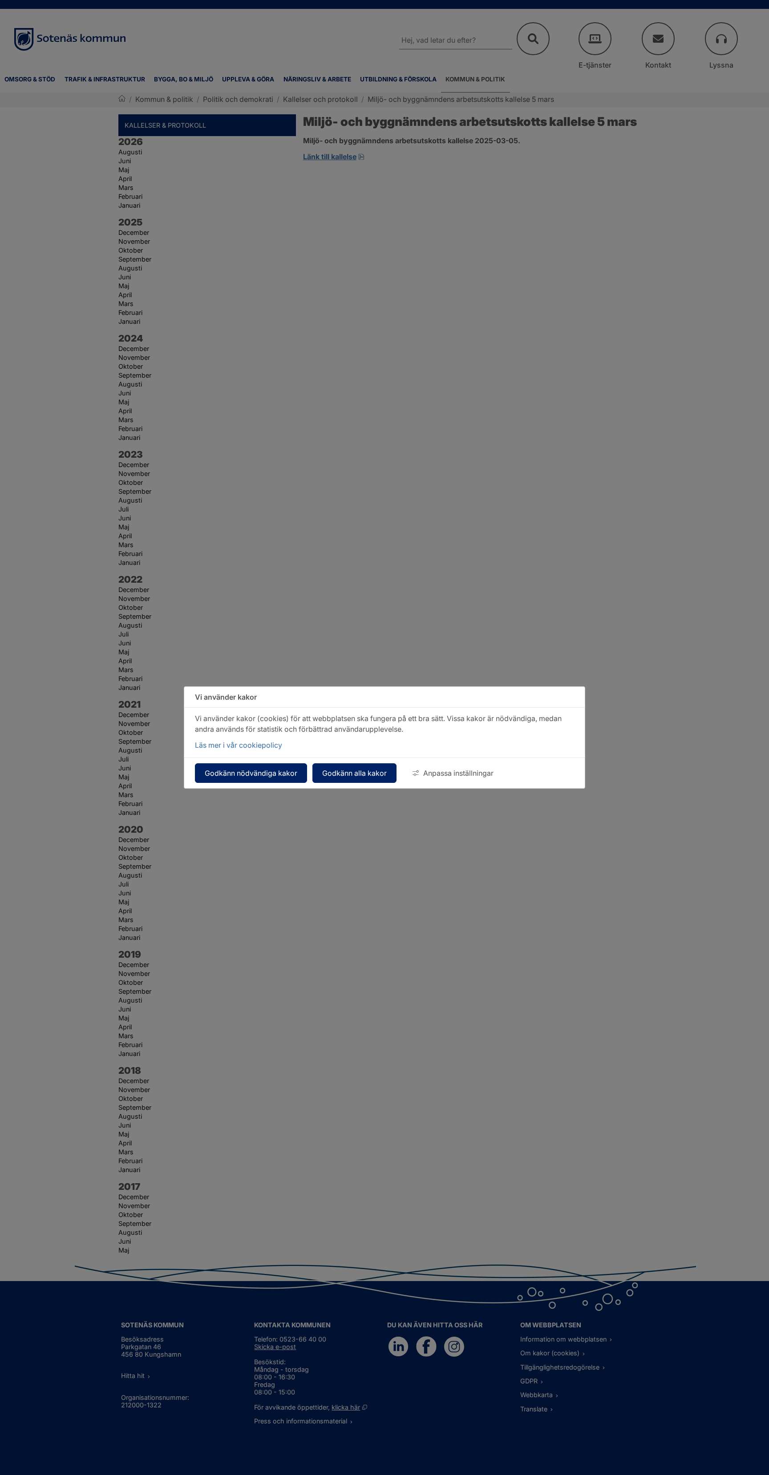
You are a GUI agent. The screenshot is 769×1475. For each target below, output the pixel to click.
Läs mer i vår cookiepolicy (238, 745)
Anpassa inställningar (458, 773)
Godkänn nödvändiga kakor (251, 773)
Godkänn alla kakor (354, 773)
